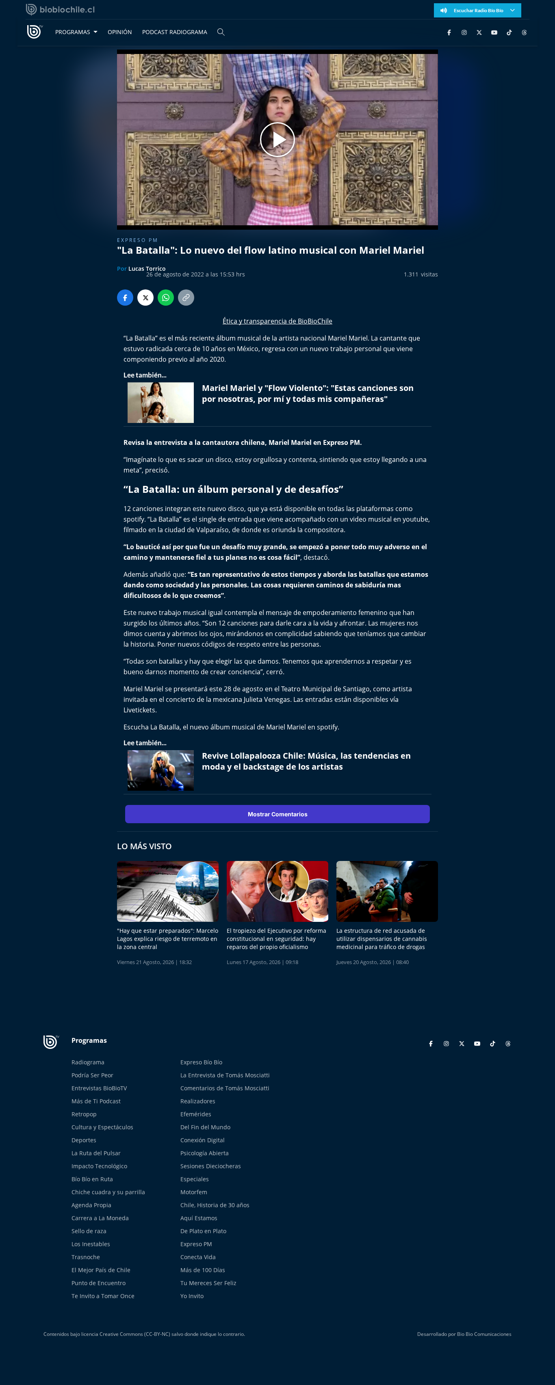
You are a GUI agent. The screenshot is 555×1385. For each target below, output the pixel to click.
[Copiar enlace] (186, 297)
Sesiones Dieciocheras (210, 1166)
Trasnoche (86, 1257)
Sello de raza (89, 1231)
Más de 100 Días (202, 1270)
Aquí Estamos (198, 1218)
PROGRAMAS (72, 32)
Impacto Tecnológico (99, 1166)
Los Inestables (91, 1244)
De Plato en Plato (203, 1231)
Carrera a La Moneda (100, 1218)
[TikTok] (509, 32)
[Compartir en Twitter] (145, 297)
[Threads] (524, 32)
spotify (134, 519)
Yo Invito (192, 1296)
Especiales (194, 1179)
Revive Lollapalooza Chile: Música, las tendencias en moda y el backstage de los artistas (306, 761)
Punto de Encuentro (99, 1283)
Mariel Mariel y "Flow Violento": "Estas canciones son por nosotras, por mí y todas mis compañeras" (308, 393)
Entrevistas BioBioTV (99, 1088)
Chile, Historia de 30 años (214, 1205)
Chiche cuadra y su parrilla (108, 1192)
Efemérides (195, 1114)
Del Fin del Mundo (205, 1127)
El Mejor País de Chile (101, 1270)
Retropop (84, 1114)
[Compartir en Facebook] (125, 297)
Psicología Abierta (204, 1153)
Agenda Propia (91, 1205)
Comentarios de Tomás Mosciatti (224, 1088)
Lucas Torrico (147, 268)
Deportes (84, 1140)
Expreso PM (137, 240)
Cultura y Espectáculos (102, 1127)
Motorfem (193, 1192)
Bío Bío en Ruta (92, 1179)
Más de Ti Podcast (96, 1101)
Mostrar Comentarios (278, 814)
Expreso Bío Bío (201, 1062)
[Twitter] (479, 32)
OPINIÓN (120, 32)
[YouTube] (494, 32)
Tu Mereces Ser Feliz (208, 1283)
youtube (415, 519)
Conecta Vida (198, 1257)
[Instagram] (464, 32)
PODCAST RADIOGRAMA (174, 32)
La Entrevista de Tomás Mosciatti (225, 1075)
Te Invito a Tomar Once (103, 1296)
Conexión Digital (202, 1140)
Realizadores (197, 1101)
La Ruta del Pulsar (96, 1153)
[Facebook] (449, 32)
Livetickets (139, 709)
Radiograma (88, 1062)
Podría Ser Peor (92, 1075)
